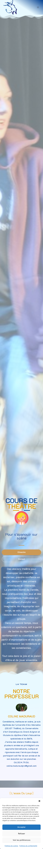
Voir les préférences (21, 840)
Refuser (21, 833)
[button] (39, 801)
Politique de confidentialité (28, 846)
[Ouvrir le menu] (38, 7)
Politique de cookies (11, 846)
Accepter (21, 827)
